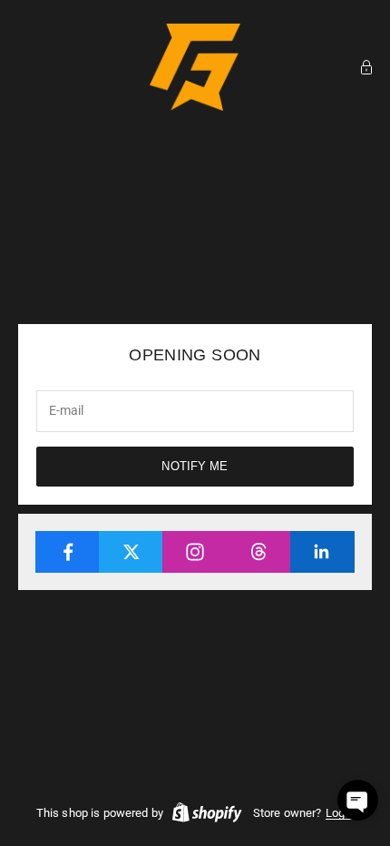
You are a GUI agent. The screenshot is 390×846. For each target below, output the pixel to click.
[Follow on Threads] (259, 552)
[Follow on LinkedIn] (322, 552)
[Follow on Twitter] (131, 552)
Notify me (194, 466)
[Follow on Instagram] (194, 552)
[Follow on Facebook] (67, 552)
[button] (357, 800)
